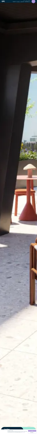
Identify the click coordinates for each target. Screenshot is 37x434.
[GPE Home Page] (3, 1)
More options (31, 432)
